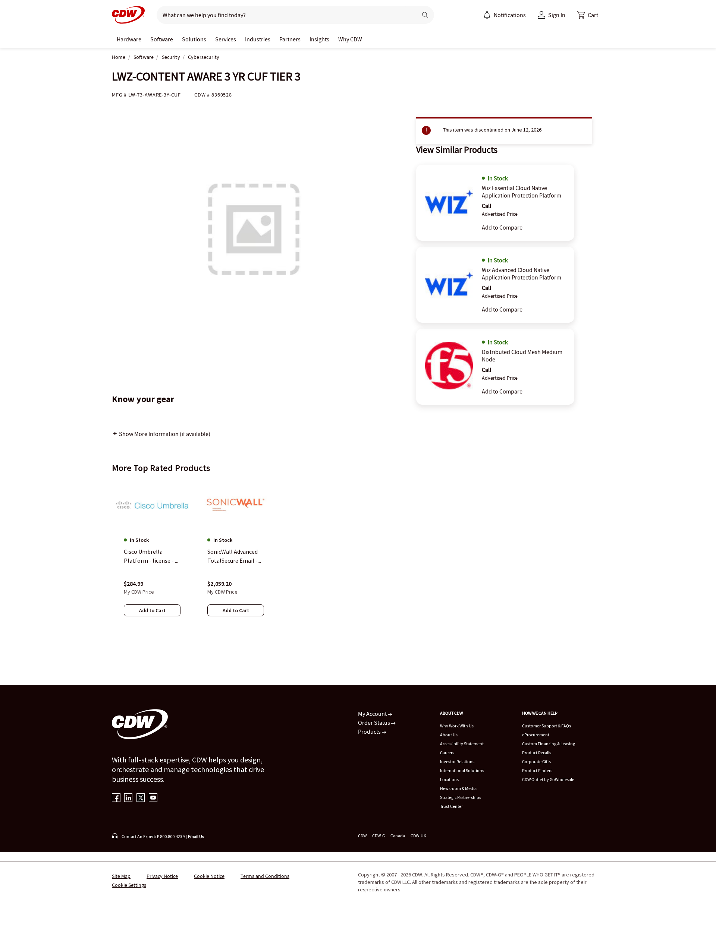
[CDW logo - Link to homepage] (128, 15)
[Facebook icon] (116, 798)
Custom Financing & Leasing (548, 743)
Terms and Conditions (265, 876)
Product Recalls (536, 752)
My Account (373, 713)
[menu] (504, 15)
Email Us (196, 836)
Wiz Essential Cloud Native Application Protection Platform (521, 191)
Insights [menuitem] (319, 39)
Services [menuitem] (225, 39)
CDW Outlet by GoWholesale (548, 779)
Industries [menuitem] (257, 39)
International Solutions (462, 770)
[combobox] (284, 15)
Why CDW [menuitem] (350, 39)
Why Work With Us (457, 726)
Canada (397, 835)
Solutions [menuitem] (194, 39)
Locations (449, 779)
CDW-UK (418, 835)
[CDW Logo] (128, 15)
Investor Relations (457, 761)
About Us (449, 734)
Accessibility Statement (462, 743)
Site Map (121, 876)
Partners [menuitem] (290, 39)
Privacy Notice (162, 876)
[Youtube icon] (153, 798)
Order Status (374, 722)
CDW (362, 835)
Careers (447, 752)
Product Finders (537, 770)
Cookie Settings (129, 885)
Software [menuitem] (161, 39)
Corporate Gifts (536, 761)
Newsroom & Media (458, 788)
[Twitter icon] (140, 798)
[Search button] (425, 15)
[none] (129, 39)
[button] (588, 15)
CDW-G (378, 835)
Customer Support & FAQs (546, 726)
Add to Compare (502, 227)
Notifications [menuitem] (510, 15)
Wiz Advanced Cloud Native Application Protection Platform (521, 273)
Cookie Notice (209, 876)
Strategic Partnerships (460, 797)
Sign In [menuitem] (556, 15)
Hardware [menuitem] (129, 39)
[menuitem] (487, 15)
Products (370, 731)
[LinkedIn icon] (128, 798)
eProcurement (535, 734)
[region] (358, 555)
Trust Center (451, 806)
